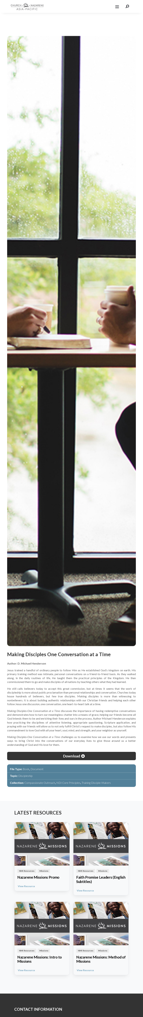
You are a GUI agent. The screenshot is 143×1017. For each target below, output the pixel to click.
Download (71, 756)
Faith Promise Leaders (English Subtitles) (101, 879)
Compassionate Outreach (39, 782)
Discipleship (25, 775)
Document (37, 769)
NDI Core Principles (68, 782)
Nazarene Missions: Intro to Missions (39, 959)
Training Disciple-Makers (96, 782)
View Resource (26, 886)
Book (26, 769)
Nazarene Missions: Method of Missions (101, 959)
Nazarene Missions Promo (38, 877)
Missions (43, 871)
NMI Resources (27, 871)
